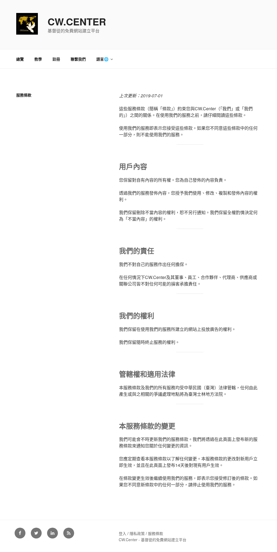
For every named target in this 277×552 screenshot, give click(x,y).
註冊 (56, 59)
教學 (38, 59)
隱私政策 (137, 533)
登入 (122, 533)
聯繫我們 (78, 59)
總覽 (20, 59)
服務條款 (155, 533)
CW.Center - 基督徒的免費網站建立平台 (152, 539)
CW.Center (77, 21)
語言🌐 (102, 59)
